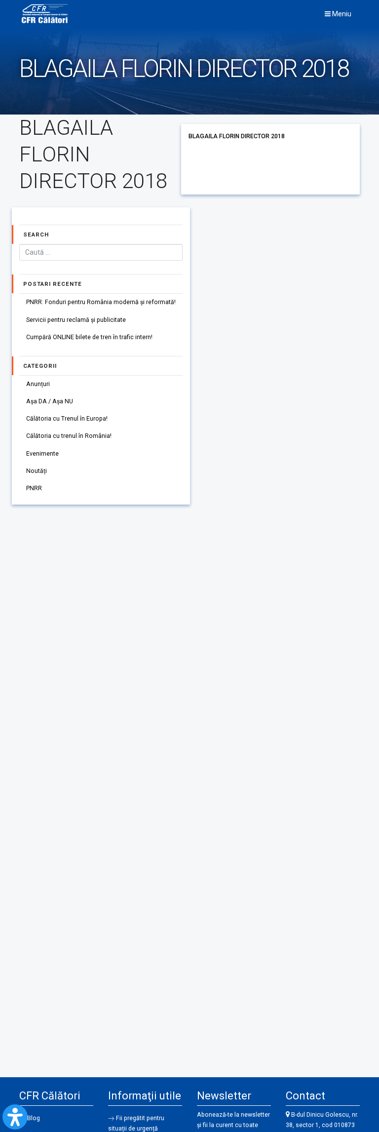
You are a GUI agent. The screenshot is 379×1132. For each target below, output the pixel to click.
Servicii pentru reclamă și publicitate (76, 319)
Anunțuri (38, 384)
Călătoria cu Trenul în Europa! (67, 418)
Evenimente (42, 453)
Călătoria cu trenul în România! (69, 435)
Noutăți (36, 471)
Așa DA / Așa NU (49, 401)
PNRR (34, 488)
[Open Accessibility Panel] (15, 1117)
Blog (33, 1118)
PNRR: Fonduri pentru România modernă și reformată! (101, 302)
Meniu (341, 14)
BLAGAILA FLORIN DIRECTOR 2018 (237, 136)
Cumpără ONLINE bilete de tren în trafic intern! (89, 337)
